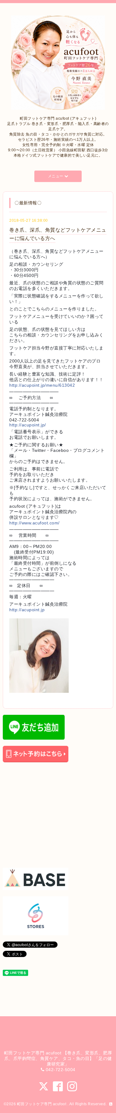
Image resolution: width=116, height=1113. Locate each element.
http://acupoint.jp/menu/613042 (42, 385)
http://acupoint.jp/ (27, 424)
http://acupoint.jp (27, 609)
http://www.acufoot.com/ (34, 522)
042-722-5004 (60, 1069)
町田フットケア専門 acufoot (42, 1104)
